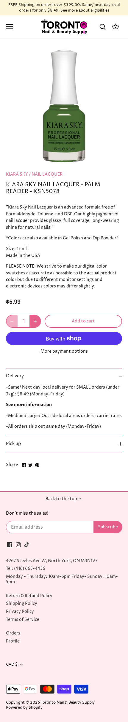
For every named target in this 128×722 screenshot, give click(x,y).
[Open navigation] (9, 26)
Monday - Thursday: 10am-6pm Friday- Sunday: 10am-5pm (62, 579)
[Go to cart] (115, 27)
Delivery (15, 376)
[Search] (102, 27)
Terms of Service (22, 619)
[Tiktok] (26, 545)
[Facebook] (9, 545)
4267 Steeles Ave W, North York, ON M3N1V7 (51, 561)
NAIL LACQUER (47, 174)
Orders (13, 633)
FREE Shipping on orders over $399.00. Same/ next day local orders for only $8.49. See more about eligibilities (64, 7)
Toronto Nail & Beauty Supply (68, 702)
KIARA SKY (17, 174)
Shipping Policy (21, 603)
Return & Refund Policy (29, 596)
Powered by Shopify (24, 707)
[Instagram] (18, 545)
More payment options (64, 351)
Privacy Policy (20, 611)
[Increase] (35, 321)
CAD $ (12, 664)
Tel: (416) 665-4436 (25, 568)
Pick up (13, 444)
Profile (13, 641)
